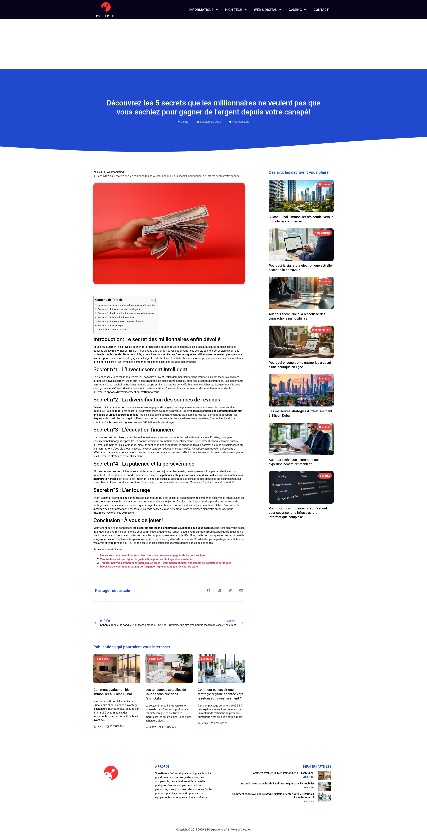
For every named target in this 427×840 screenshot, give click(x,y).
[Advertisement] (213, 44)
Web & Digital (265, 10)
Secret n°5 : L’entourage (110, 325)
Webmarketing (240, 121)
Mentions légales (241, 829)
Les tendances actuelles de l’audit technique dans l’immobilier (165, 694)
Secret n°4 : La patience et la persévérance (120, 321)
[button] (208, 590)
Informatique (201, 10)
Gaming (295, 10)
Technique (155, 658)
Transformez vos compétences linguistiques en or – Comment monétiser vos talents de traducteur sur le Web (165, 563)
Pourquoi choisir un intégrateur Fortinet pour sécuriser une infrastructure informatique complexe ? (298, 512)
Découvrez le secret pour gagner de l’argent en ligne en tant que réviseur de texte (149, 566)
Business (102, 658)
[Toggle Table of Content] (151, 300)
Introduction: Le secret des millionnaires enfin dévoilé (126, 305)
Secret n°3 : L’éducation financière (116, 317)
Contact (321, 10)
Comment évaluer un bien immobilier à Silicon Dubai (283, 773)
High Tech (233, 10)
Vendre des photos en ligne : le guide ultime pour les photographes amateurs (146, 559)
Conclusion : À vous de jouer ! (113, 329)
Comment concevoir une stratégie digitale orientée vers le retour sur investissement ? (220, 694)
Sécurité (325, 475)
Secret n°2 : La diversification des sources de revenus (126, 313)
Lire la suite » (308, 777)
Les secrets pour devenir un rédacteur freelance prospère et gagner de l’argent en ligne (152, 555)
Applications (322, 232)
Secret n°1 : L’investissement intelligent (119, 309)
